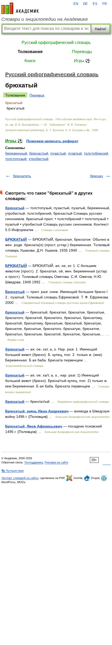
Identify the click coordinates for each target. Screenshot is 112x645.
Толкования (30, 51)
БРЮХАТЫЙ (16, 239)
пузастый (58, 153)
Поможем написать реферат (52, 141)
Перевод (36, 95)
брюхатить (22, 176)
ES (95, 4)
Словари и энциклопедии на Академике (44, 19)
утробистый (38, 159)
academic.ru (20, 8)
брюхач (96, 176)
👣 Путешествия (12, 470)
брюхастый (38, 153)
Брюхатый (15, 292)
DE (85, 4)
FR (104, 4)
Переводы (82, 51)
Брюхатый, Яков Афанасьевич (33, 426)
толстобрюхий (96, 153)
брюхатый (14, 208)
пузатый (75, 153)
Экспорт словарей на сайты (19, 478)
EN (75, 4)
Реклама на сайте (56, 462)
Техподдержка (33, 462)
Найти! (100, 29)
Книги (29, 61)
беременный (16, 153)
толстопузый (16, 159)
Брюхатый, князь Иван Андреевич (37, 411)
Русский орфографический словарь (56, 42)
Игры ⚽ (82, 61)
